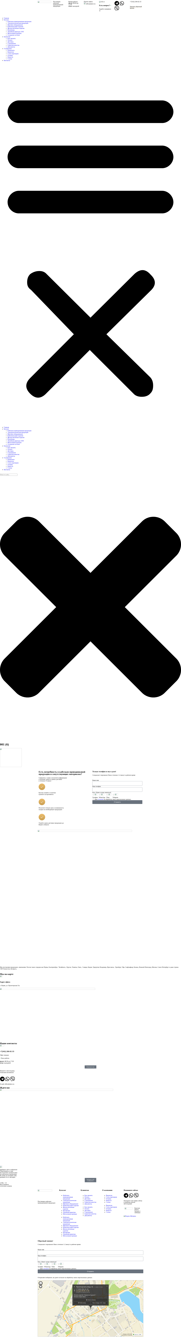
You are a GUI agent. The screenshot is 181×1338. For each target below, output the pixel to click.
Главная (6, 18)
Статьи (10, 59)
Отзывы (10, 55)
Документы (11, 47)
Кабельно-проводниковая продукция (19, 21)
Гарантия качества (13, 45)
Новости (10, 57)
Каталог (6, 20)
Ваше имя (95, 780)
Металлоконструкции (14, 33)
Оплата (10, 40)
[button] (90, 244)
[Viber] (116, 8)
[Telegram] (116, 3)
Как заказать (12, 38)
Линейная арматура (69, 1212)
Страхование (12, 43)
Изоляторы (11, 30)
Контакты (7, 60)
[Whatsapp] (122, 3)
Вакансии (11, 52)
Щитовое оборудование (15, 25)
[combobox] (8, 475)
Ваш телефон (96, 786)
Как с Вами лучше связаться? (101, 792)
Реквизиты (11, 50)
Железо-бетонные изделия (16, 28)
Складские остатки (14, 35)
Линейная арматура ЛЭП (16, 31)
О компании (8, 48)
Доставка (10, 42)
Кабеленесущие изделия (15, 26)
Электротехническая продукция (18, 23)
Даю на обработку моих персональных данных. (113, 799)
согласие (100, 799)
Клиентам (7, 37)
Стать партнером (13, 53)
